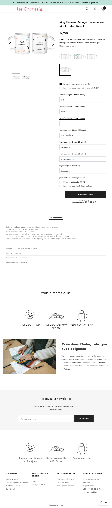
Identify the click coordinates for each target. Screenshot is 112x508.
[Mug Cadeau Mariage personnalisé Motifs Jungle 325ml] (78, 56)
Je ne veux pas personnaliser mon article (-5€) (82, 88)
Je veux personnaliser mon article (77, 84)
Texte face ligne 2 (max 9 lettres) (72, 106)
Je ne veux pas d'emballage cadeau (78, 186)
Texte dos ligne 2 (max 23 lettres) (72, 142)
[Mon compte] (95, 8)
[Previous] (9, 44)
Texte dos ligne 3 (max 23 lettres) (72, 154)
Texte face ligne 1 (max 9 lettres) (72, 94)
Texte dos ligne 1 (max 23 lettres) (72, 130)
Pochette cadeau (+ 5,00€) (74, 182)
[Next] (52, 44)
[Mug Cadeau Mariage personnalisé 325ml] (65, 56)
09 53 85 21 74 (91, 202)
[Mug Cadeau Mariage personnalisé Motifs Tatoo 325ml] (65, 69)
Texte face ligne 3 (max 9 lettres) (72, 118)
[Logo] (28, 9)
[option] (31, 44)
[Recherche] (87, 8)
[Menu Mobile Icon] (7, 8)
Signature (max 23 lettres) (69, 165)
